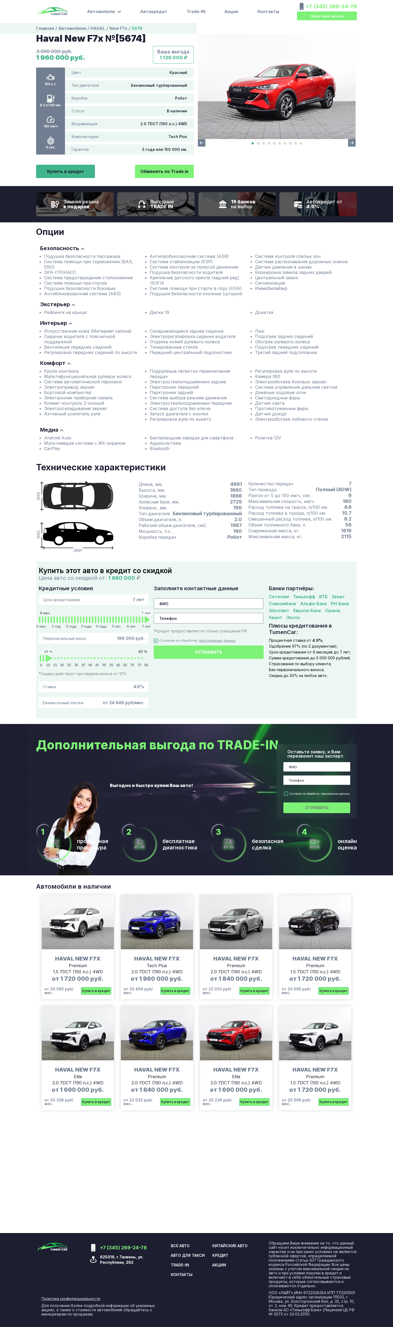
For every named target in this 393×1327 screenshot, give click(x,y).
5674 (137, 28)
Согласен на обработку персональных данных (320, 793)
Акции (231, 11)
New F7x (118, 28)
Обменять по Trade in (164, 171)
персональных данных (217, 640)
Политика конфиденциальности (70, 1299)
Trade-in (180, 1265)
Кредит (220, 1255)
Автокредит (153, 11)
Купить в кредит (65, 171)
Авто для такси (188, 1255)
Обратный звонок (327, 16)
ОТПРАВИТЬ (208, 652)
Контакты (268, 11)
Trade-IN (196, 11)
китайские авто (230, 1246)
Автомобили (72, 28)
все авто (180, 1246)
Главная (45, 28)
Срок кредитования (93, 599)
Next (352, 143)
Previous (201, 143)
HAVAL (97, 28)
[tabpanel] (276, 86)
